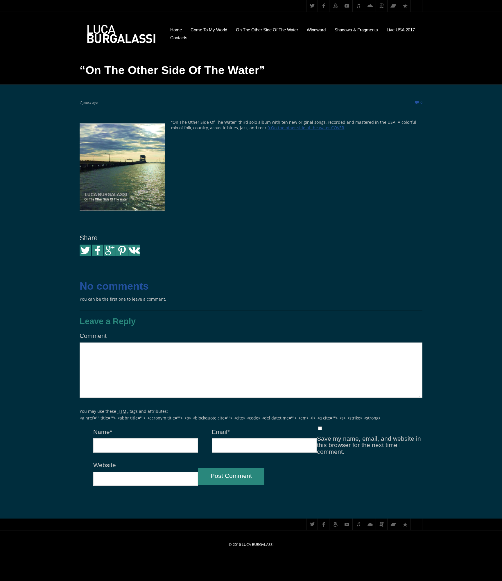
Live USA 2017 (401, 29)
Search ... (416, 6)
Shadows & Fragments (356, 29)
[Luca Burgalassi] (121, 34)
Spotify (382, 6)
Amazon (335, 6)
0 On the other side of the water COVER (306, 127)
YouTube (347, 6)
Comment (93, 336)
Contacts (178, 37)
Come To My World (209, 29)
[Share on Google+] (110, 250)
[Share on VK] (134, 250)
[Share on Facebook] (97, 250)
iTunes (358, 6)
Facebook (323, 6)
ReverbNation (405, 6)
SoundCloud (370, 6)
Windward (316, 29)
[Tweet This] (85, 250)
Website (104, 465)
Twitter (312, 6)
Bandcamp (393, 6)
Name (102, 432)
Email (221, 432)
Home (176, 29)
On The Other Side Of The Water (267, 29)
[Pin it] (122, 250)
